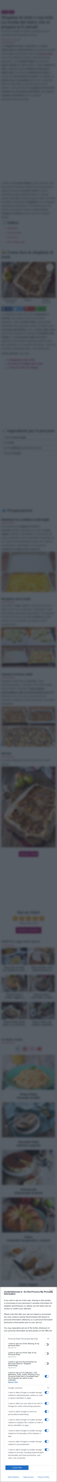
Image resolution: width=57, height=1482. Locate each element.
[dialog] (28, 1384)
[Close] (51, 1292)
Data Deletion (13, 1477)
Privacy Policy (43, 1477)
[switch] (47, 1344)
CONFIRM (17, 1468)
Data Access (28, 1477)
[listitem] (28, 1338)
